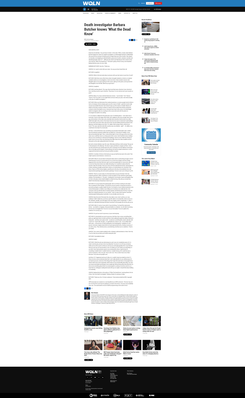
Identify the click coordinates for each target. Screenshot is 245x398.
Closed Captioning (114, 375)
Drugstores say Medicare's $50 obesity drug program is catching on (151, 40)
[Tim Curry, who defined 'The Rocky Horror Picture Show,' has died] (93, 345)
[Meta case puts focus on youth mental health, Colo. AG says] (146, 92)
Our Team (112, 373)
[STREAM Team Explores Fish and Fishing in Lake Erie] (146, 163)
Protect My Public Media (132, 374)
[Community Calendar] (151, 135)
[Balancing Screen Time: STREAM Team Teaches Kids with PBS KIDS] (146, 172)
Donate (159, 3)
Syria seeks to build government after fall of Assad (155, 82)
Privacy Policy (113, 376)
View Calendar (151, 152)
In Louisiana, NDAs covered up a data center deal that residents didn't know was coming (151, 69)
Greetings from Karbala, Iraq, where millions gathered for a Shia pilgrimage (112, 329)
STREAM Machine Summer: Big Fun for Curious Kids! (155, 181)
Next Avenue (129, 373)
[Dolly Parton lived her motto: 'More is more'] (132, 345)
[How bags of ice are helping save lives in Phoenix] (146, 120)
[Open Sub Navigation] (89, 13)
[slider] (90, 9)
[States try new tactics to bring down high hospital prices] (132, 321)
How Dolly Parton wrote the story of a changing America (150, 353)
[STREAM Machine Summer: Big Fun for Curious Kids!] (146, 181)
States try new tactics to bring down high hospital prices (131, 329)
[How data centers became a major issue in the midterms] (146, 101)
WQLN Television (113, 380)
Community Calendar (151, 144)
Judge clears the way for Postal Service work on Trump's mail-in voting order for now (152, 329)
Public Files (112, 374)
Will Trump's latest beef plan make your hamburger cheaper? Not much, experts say (112, 353)
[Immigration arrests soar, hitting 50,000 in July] (93, 321)
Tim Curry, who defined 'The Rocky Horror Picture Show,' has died (93, 353)
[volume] (88, 9)
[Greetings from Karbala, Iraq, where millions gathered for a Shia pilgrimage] (113, 321)
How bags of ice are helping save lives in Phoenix (154, 120)
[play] (85, 9)
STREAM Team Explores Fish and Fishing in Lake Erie (155, 163)
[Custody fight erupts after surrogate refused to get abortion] (146, 111)
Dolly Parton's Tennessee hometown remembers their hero (151, 54)
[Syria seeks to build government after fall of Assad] (146, 82)
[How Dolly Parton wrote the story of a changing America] (152, 345)
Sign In (143, 3)
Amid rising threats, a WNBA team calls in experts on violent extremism (151, 48)
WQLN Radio (112, 381)
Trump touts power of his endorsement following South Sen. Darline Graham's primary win (151, 61)
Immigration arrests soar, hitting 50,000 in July (93, 329)
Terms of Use (113, 377)
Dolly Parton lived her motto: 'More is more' (131, 353)
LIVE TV (150, 3)
